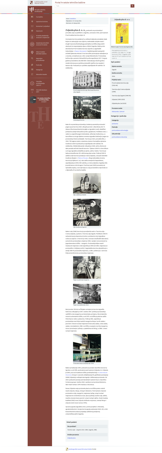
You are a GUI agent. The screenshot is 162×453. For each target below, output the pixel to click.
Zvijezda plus (71, 438)
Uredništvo (73, 18)
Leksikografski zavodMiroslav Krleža (41, 2)
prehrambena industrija (119, 137)
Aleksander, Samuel (118, 111)
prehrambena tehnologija (120, 130)
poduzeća (115, 124)
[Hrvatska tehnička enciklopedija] (31, 11)
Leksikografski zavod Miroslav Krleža (80, 449)
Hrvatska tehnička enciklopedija (40, 10)
